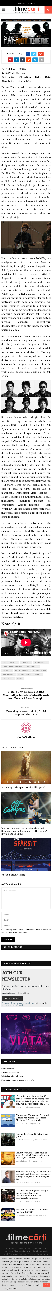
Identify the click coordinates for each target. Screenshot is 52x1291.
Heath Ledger (8, 674)
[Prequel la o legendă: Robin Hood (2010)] (8, 1139)
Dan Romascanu (25, 1140)
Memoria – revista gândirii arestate (17, 1080)
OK (46, 1285)
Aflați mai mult (10, 1288)
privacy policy (41, 1003)
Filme (6, 33)
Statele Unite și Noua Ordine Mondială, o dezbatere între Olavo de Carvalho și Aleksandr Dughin (26, 695)
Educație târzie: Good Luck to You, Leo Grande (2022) (32, 1210)
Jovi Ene (21, 1107)
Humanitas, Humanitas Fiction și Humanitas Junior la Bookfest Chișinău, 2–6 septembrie (32, 1117)
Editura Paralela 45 (10, 1072)
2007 (4, 662)
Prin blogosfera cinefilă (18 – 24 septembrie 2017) (26, 712)
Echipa (31, 3)
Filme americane (15, 33)
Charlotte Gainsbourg (12, 666)
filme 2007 (7, 670)
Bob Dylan (26, 662)
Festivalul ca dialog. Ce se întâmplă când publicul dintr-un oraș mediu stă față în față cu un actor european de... (33, 1175)
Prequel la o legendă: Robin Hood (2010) (32, 1135)
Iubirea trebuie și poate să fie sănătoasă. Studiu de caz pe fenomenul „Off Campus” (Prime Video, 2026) (24, 831)
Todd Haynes (8, 678)
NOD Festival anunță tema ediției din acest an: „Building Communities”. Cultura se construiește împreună (32, 1194)
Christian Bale (32, 666)
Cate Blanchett (40, 662)
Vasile (19, 678)
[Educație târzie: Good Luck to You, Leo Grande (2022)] (8, 1214)
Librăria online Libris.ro (12, 1076)
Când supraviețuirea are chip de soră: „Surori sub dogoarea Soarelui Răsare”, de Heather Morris (33, 1155)
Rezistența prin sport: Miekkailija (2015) (23, 787)
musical (38, 674)
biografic (14, 662)
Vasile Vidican (12, 44)
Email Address (8, 993)
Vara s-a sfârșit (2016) (13, 874)
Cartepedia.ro (7, 1068)
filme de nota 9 (39, 670)
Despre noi (21, 3)
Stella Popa (22, 1161)
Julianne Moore (24, 674)
